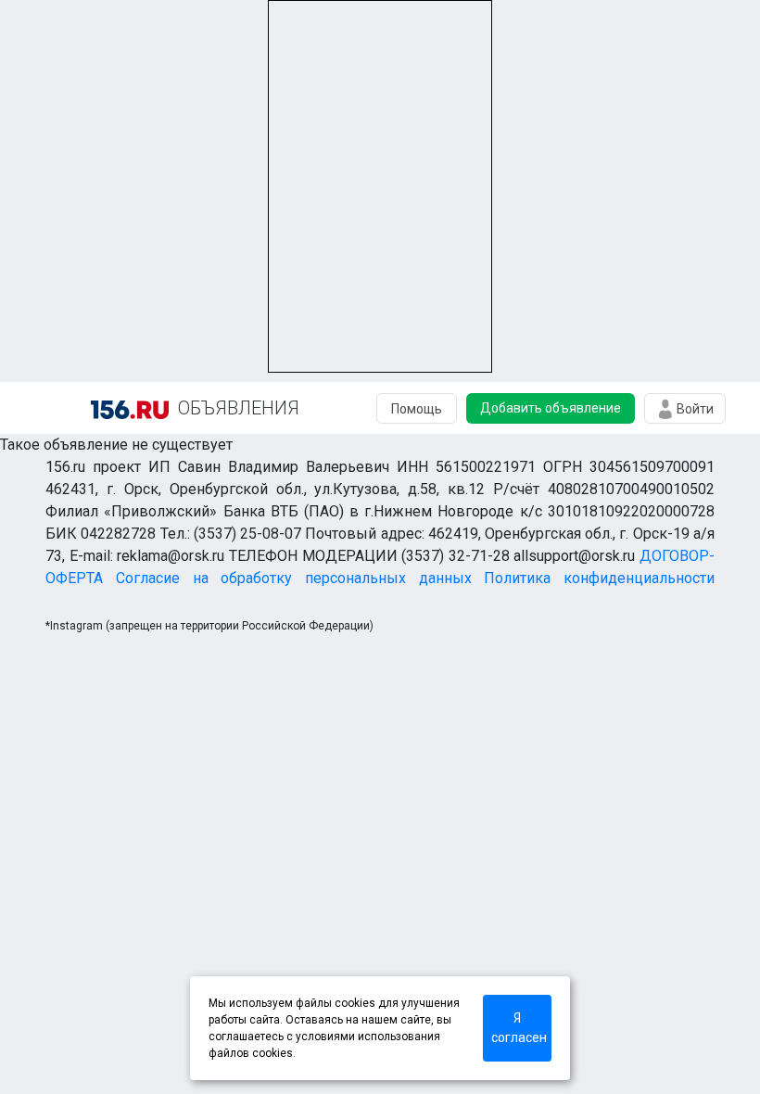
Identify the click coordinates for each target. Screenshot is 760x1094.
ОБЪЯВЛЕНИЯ (238, 408)
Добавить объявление (550, 408)
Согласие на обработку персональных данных (294, 578)
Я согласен (519, 1028)
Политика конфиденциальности (599, 578)
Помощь (416, 408)
